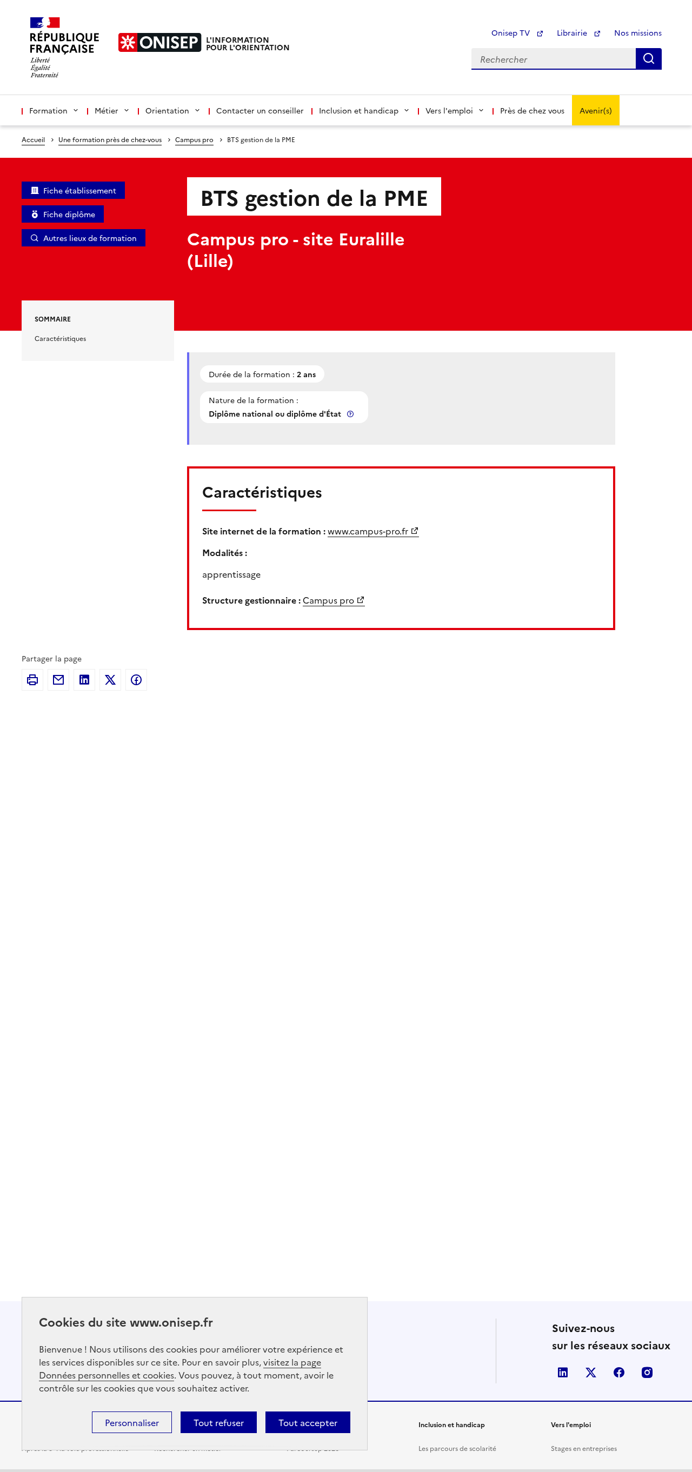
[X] (110, 680)
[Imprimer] (32, 680)
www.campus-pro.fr (368, 531)
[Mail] (58, 680)
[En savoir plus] (351, 413)
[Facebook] (136, 680)
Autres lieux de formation (90, 237)
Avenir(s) (596, 110)
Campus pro (194, 139)
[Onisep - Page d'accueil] (160, 42)
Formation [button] (48, 110)
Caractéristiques (60, 338)
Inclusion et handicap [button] (358, 110)
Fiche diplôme (69, 214)
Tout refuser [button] (219, 1422)
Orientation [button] (167, 110)
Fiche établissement (79, 190)
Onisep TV (511, 32)
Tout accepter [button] (307, 1422)
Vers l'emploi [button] (449, 110)
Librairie (573, 32)
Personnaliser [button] (132, 1422)
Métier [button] (106, 110)
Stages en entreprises (584, 1448)
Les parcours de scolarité (457, 1448)
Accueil (33, 139)
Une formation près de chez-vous (110, 139)
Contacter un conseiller (260, 110)
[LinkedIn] (84, 680)
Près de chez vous (532, 110)
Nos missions (638, 32)
